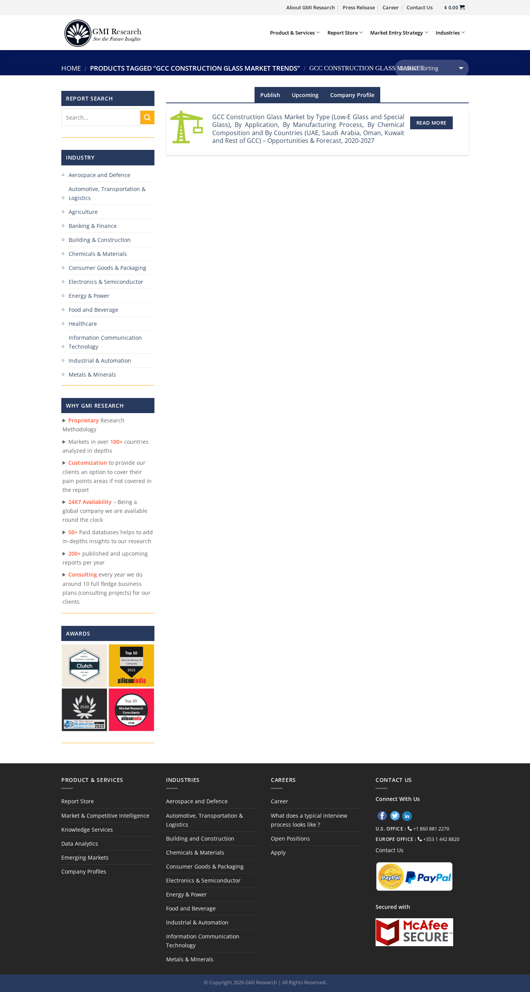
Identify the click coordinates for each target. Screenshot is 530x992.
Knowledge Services (87, 829)
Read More (431, 122)
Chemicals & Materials (98, 253)
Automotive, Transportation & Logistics (107, 193)
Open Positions (290, 838)
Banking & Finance (93, 225)
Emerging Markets (85, 857)
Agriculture (83, 211)
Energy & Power (89, 295)
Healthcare (83, 323)
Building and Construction (200, 838)
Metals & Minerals (92, 374)
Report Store (342, 32)
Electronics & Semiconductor (106, 281)
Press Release (359, 7)
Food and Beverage (93, 309)
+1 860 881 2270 (431, 828)
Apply (278, 852)
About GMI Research (310, 7)
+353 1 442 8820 (441, 839)
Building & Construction (100, 239)
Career (391, 7)
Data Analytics (79, 843)
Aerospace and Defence (99, 175)
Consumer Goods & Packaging (107, 267)
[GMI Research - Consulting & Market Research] (102, 32)
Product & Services (292, 32)
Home (71, 68)
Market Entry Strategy (396, 32)
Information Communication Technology (105, 342)
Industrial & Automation (100, 360)
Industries (448, 32)
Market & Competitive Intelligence (105, 815)
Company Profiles (83, 871)
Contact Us (420, 7)
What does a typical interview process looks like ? (309, 820)
